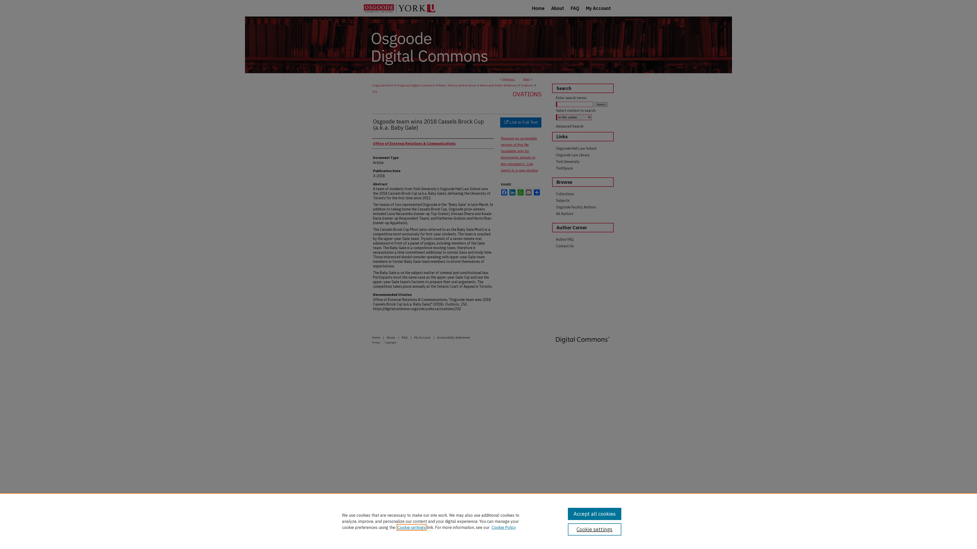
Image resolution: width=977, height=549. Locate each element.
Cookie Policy (504, 527)
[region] (488, 521)
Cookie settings (411, 527)
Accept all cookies (594, 513)
